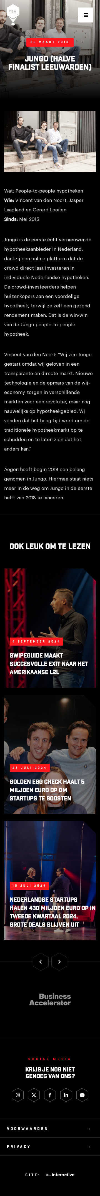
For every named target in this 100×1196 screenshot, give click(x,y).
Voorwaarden (28, 1129)
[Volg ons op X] (34, 1095)
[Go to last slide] (41, 962)
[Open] (85, 14)
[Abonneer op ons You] (82, 1095)
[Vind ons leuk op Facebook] (50, 1095)
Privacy (19, 1147)
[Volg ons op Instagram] (18, 1095)
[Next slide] (59, 962)
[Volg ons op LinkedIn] (66, 1095)
